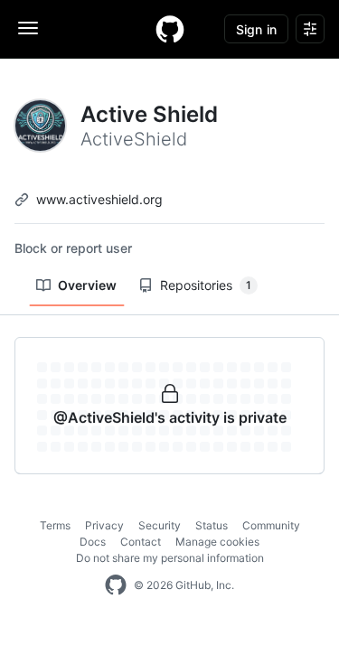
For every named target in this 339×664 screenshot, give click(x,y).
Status (211, 525)
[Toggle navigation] (28, 28)
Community (271, 525)
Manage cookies (217, 541)
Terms (55, 525)
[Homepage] (169, 28)
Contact (140, 541)
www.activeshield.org (99, 199)
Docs (93, 541)
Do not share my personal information (170, 558)
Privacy (104, 525)
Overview (87, 285)
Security (159, 525)
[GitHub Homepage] (116, 585)
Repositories (205, 285)
